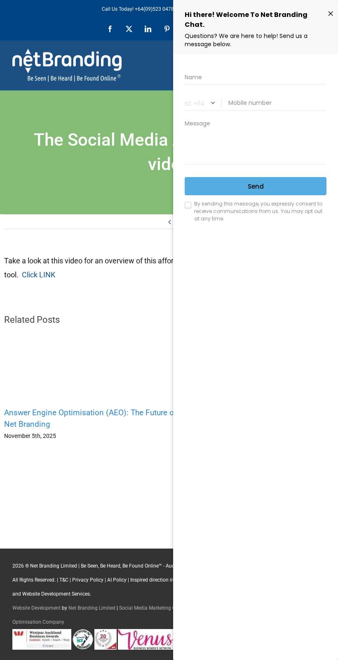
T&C (63, 580)
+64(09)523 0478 (154, 9)
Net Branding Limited (91, 608)
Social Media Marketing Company (156, 608)
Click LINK (38, 274)
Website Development (36, 608)
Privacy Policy (87, 580)
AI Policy (117, 580)
